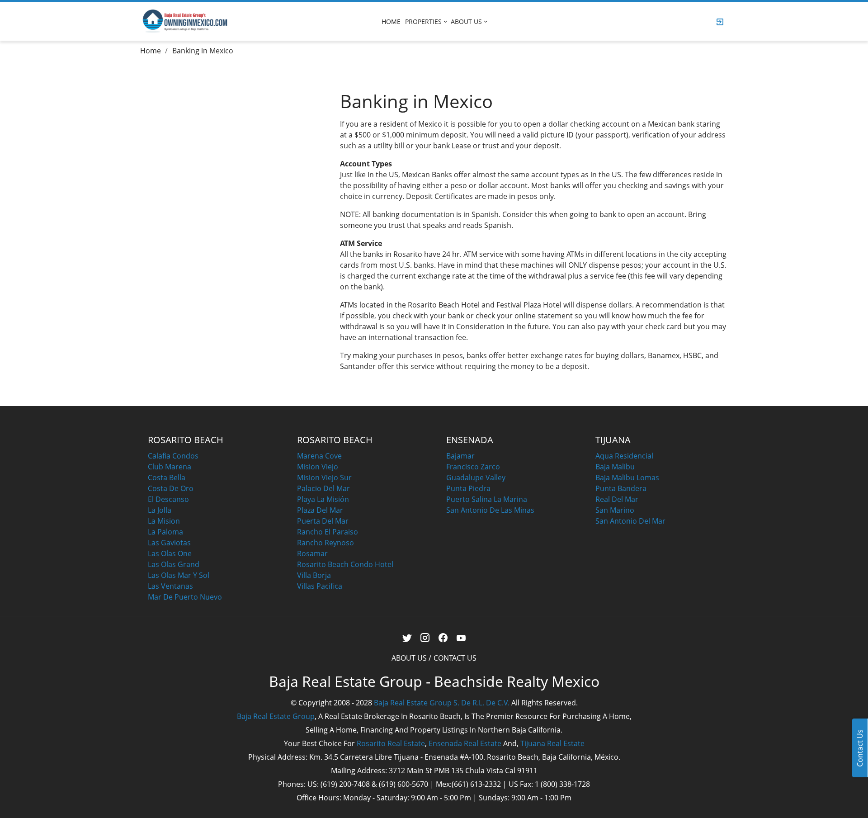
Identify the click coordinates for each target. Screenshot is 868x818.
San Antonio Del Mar (630, 521)
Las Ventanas (170, 586)
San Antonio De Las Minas (490, 510)
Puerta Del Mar (323, 521)
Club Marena (169, 467)
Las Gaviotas (169, 543)
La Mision (164, 521)
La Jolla (159, 510)
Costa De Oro (170, 488)
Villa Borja (314, 575)
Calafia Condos (173, 456)
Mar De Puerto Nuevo (185, 597)
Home (150, 51)
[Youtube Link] (461, 638)
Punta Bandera (620, 488)
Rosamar (312, 553)
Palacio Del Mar (323, 488)
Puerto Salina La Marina (486, 499)
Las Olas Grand (173, 564)
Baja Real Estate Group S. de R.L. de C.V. (441, 703)
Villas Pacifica (319, 586)
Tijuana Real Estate (552, 743)
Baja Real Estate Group (276, 716)
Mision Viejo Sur (324, 477)
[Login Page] (720, 21)
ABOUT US (466, 21)
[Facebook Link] (443, 638)
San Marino (614, 510)
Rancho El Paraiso (327, 532)
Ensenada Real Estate (465, 743)
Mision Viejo (317, 467)
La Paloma (165, 532)
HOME (391, 21)
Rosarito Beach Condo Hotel (345, 564)
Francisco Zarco (473, 467)
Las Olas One (170, 553)
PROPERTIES (423, 21)
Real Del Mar (616, 499)
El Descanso (168, 499)
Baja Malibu (615, 467)
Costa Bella (166, 477)
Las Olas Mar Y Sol (178, 575)
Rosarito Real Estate (391, 743)
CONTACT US (455, 658)
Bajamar (460, 456)
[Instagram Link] (425, 638)
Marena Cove (319, 456)
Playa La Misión (323, 499)
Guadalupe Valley (475, 477)
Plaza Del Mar (320, 510)
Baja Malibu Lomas (627, 477)
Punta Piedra (468, 488)
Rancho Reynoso (325, 543)
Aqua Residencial (624, 456)
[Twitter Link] (407, 638)
